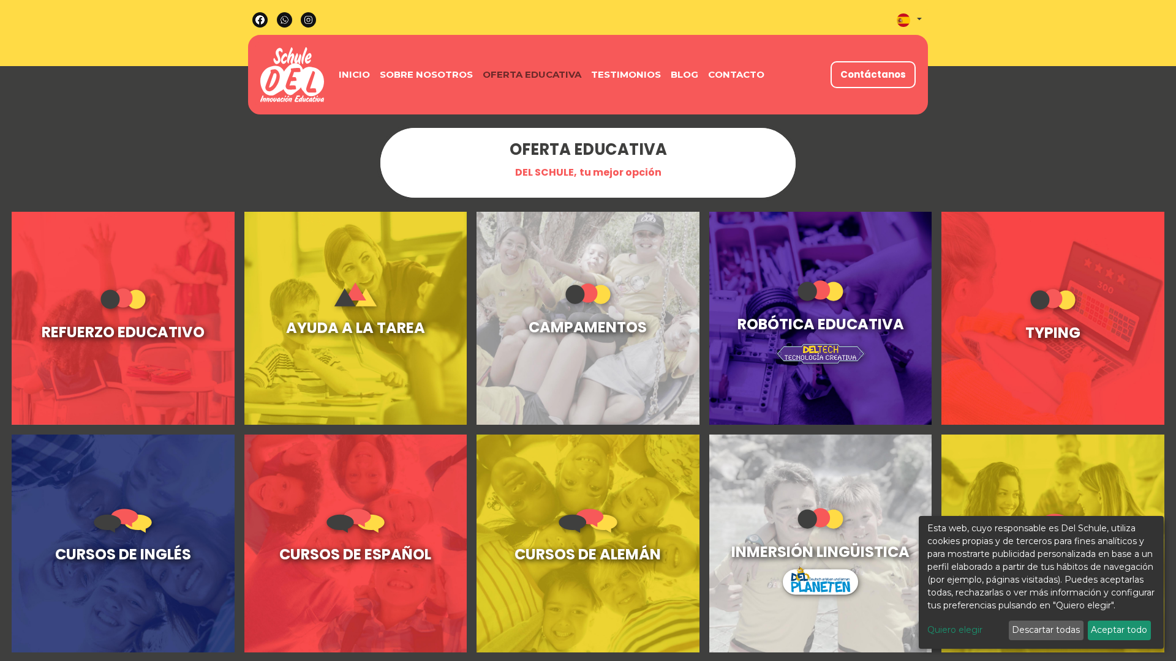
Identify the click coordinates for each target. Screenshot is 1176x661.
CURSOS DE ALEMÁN (587, 554)
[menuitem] (354, 75)
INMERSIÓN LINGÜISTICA (820, 552)
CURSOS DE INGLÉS (123, 554)
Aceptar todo (1119, 629)
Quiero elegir (954, 629)
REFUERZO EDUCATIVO (123, 332)
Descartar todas (1046, 629)
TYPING (1052, 333)
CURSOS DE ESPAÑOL (355, 554)
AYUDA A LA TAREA (355, 328)
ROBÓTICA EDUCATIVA (820, 324)
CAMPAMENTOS (588, 327)
